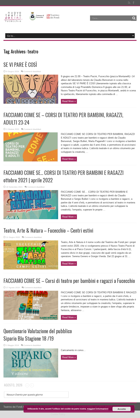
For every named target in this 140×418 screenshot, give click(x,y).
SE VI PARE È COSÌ (20, 64)
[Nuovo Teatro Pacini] (13, 20)
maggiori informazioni (97, 408)
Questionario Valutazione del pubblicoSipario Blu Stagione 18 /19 (37, 334)
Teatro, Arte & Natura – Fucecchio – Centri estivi (48, 230)
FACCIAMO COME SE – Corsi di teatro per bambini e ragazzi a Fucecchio (69, 280)
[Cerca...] (134, 18)
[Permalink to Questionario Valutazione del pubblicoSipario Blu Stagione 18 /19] (30, 376)
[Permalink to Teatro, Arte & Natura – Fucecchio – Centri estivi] (30, 268)
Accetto (122, 409)
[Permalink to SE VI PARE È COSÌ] (30, 103)
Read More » (69, 101)
